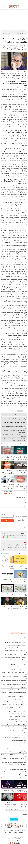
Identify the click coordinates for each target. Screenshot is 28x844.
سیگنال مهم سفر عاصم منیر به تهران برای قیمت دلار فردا (15, 743)
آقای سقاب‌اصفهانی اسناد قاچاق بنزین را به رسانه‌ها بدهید (15, 670)
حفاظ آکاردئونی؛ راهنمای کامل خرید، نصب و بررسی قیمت (15, 771)
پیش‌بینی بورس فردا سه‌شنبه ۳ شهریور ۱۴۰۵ (17, 687)
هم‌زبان (11, 830)
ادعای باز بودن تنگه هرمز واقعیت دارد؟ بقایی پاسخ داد (15, 654)
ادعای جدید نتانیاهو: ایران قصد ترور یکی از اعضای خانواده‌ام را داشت (14, 708)
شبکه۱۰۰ (23, 830)
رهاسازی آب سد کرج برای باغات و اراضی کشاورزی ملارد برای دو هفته (14, 660)
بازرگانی (23, 746)
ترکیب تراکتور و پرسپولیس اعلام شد (19, 740)
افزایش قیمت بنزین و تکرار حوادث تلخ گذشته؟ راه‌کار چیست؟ (14, 724)
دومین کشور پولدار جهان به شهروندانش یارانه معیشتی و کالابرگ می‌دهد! (14, 435)
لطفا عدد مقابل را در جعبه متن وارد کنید (21, 517)
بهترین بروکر (14, 812)
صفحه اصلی (24, 31)
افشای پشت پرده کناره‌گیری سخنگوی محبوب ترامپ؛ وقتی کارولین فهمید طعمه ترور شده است (14, 439)
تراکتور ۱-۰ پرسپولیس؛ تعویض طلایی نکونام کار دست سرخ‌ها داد (14, 704)
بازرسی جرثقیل (21, 809)
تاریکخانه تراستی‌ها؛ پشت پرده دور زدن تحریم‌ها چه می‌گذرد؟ (14, 684)
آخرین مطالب (22, 667)
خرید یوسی (25, 812)
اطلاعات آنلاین (14, 6)
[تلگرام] (8, 843)
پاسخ (15, 537)
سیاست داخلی (15, 31)
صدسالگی (17, 830)
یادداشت (21, 832)
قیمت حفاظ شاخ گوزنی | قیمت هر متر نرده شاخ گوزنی (15, 769)
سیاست (20, 31)
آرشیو (10, 832)
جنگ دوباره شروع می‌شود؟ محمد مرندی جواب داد (16, 645)
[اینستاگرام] (12, 843)
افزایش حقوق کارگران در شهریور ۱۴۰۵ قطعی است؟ (16, 711)
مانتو (26, 809)
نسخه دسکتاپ (14, 819)
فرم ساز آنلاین (15, 809)
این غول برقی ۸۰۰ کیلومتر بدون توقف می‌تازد (17, 714)
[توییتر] (10, 843)
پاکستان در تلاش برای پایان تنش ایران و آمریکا (17, 719)
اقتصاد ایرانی (19, 812)
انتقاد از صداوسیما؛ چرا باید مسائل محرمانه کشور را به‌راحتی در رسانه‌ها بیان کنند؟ (14, 727)
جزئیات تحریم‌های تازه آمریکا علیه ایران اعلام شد (17, 640)
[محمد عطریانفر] (14, 61)
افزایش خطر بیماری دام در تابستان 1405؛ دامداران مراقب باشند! (14, 762)
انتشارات (15, 832)
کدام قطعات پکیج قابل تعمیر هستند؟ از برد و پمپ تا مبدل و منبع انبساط (14, 774)
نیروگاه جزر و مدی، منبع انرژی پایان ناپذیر (18, 716)
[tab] (23, 633)
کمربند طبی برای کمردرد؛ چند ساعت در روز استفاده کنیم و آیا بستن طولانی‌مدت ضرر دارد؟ (15, 751)
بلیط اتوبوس (24, 814)
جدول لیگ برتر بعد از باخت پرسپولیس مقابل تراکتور (16, 664)
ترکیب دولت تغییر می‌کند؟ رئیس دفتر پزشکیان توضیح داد (15, 648)
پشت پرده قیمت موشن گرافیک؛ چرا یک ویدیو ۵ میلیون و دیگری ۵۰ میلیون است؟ (14, 759)
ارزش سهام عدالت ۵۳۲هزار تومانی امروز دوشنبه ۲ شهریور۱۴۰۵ (14, 657)
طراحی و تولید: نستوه (13, 840)
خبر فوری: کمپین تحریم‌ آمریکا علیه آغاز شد (18, 699)
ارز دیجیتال (8, 812)
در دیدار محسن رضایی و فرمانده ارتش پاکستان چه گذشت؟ (14, 689)
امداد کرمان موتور (9, 809)
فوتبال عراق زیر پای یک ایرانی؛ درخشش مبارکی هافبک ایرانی (14, 748)
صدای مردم (6, 830)
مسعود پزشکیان (19, 410)
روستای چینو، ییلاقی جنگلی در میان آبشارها (18, 735)
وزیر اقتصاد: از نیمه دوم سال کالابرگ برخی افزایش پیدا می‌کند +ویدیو (14, 677)
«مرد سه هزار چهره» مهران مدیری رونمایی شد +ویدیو (15, 722)
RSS (6, 832)
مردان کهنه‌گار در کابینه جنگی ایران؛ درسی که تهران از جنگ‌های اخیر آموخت (14, 427)
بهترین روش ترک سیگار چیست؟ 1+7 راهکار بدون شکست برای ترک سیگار (14, 755)
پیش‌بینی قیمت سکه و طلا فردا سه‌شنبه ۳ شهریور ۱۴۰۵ (15, 642)
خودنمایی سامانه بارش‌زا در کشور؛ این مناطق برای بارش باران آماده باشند (14, 693)
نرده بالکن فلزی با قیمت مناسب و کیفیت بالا (17, 764)
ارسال (7, 521)
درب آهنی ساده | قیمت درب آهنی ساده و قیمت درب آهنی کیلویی (14, 767)
